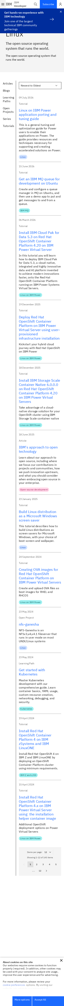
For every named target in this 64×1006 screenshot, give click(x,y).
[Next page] (46, 871)
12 (40, 870)
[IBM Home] (9, 4)
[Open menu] (3, 4)
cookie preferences (14, 985)
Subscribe (48, 4)
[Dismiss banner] (60, 11)
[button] (35, 4)
